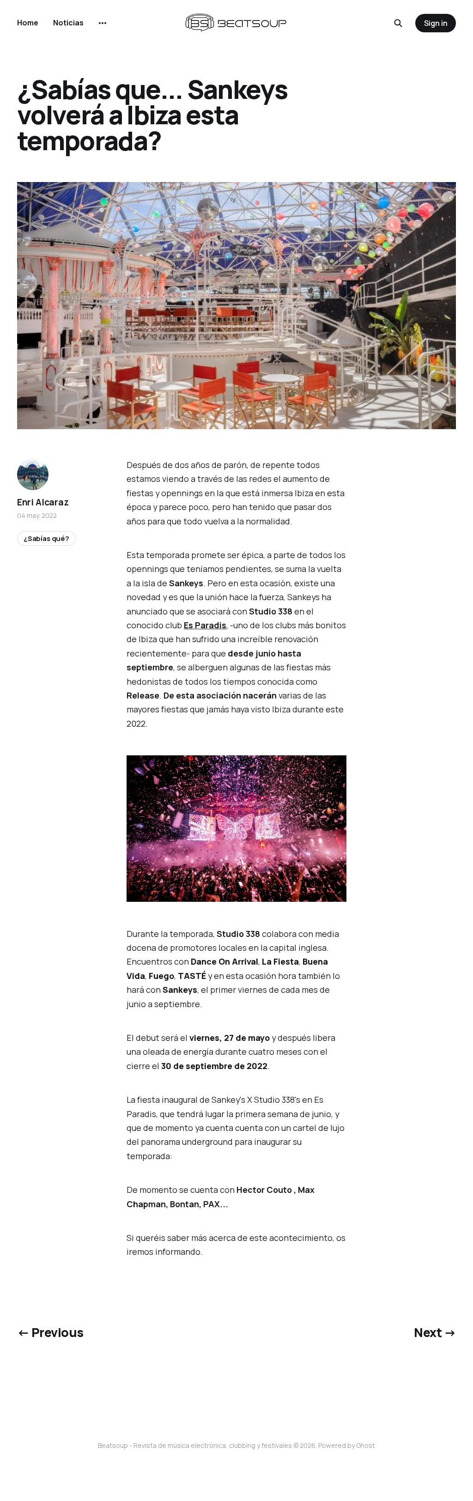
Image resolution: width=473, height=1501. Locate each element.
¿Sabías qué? (46, 538)
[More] (102, 23)
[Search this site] (398, 23)
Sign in (436, 23)
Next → (435, 1332)
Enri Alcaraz (43, 502)
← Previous (50, 1332)
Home (27, 23)
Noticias (68, 23)
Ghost (365, 1445)
